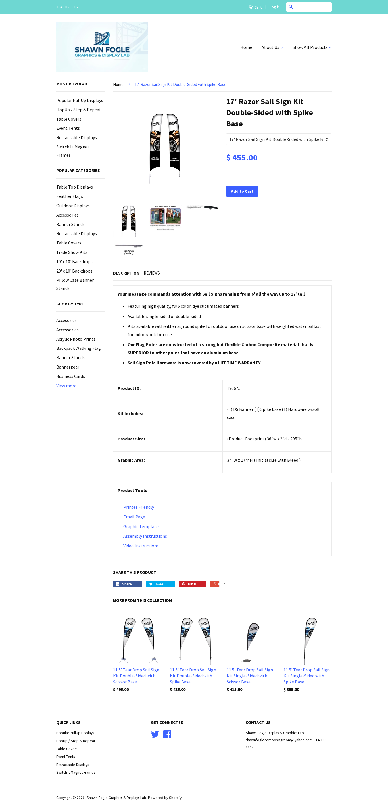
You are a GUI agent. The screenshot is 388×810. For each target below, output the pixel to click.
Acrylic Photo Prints (75, 339)
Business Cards (70, 376)
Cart (258, 7)
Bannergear (67, 367)
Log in (275, 6)
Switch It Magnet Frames (75, 772)
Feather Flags (69, 196)
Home (246, 47)
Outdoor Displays (73, 205)
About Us (271, 47)
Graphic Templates (141, 526)
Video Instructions (140, 546)
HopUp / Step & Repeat (78, 109)
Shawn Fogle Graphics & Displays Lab (116, 797)
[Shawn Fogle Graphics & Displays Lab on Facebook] (167, 736)
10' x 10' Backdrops (74, 261)
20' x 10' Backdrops (74, 271)
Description (126, 273)
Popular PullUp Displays (79, 100)
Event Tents (68, 128)
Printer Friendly (138, 507)
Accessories (67, 215)
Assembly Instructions (145, 536)
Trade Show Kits (71, 252)
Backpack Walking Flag (78, 348)
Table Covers (68, 119)
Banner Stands (70, 224)
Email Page (134, 517)
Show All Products (311, 47)
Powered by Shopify (165, 797)
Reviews (152, 273)
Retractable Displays (76, 137)
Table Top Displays (74, 187)
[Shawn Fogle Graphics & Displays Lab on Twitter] (155, 736)
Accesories (66, 320)
